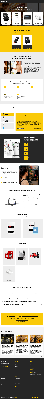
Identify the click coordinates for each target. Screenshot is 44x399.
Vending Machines (17, 383)
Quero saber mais (16, 48)
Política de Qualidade (18, 392)
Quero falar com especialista (22, 321)
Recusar (41, 397)
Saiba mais (15, 397)
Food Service (17, 379)
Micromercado (17, 382)
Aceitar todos (35, 397)
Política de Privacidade (4, 392)
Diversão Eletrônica (17, 378)
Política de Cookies (11, 392)
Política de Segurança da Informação (28, 392)
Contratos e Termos (40, 392)
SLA (35, 392)
